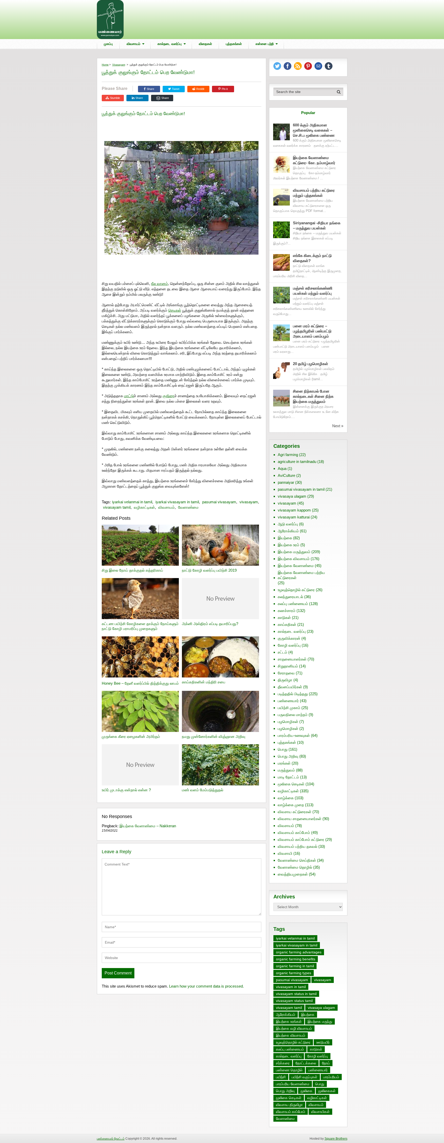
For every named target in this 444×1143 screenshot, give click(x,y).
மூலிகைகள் (327, 1091)
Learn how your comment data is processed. (206, 986)
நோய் (326, 1063)
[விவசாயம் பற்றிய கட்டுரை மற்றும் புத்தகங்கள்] (281, 197)
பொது (283, 749)
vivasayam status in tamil (296, 994)
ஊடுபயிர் (323, 1042)
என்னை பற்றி (265, 44)
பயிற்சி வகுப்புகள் (304, 1077)
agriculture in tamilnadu (297, 461)
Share (150, 88)
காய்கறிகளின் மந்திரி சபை (203, 682)
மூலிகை (306, 1091)
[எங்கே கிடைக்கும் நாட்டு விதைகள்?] (281, 262)
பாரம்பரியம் (331, 1077)
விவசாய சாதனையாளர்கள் (299, 818)
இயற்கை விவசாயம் (294, 558)
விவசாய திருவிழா (289, 1105)
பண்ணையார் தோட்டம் (111, 1138)
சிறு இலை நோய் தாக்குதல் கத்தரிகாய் (132, 570)
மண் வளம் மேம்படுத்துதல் (202, 790)
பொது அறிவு (288, 756)
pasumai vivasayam (219, 502)
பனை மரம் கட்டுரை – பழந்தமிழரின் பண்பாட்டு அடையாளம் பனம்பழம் (312, 331)
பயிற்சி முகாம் (289, 707)
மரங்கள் (284, 763)
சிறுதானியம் (288, 666)
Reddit (200, 88)
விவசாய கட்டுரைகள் (294, 812)
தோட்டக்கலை (305, 1063)
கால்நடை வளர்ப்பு (170, 44)
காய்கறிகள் (287, 624)
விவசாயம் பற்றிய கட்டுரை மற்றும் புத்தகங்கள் (314, 193)
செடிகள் (174, 310)
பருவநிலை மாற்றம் (293, 714)
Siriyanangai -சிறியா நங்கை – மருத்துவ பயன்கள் (316, 225)
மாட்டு (129, 396)
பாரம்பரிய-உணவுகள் (294, 735)
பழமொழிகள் (288, 721)
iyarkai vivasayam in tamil (177, 502)
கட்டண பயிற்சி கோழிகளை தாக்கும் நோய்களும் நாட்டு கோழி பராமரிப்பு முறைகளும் (140, 626)
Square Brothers (336, 1138)
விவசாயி (285, 853)
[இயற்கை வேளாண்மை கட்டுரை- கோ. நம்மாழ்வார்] (281, 164)
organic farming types (293, 973)
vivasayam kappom (294, 510)
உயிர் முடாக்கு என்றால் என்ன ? (126, 790)
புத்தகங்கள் (234, 44)
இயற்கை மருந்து (320, 1021)
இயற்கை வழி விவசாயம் (294, 1028)
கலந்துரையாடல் (290, 596)
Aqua (282, 468)
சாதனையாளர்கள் (292, 659)
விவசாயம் (133, 44)
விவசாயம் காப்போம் (294, 832)
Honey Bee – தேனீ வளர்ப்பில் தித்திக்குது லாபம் (140, 683)
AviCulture (286, 475)
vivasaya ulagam (292, 496)
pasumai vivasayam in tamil (301, 489)
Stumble (115, 97)
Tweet (175, 88)
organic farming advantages (298, 952)
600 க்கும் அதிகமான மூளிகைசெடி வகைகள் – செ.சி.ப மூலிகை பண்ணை (314, 130)
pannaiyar (286, 482)
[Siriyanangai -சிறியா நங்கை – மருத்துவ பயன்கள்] (281, 229)
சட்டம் (282, 652)
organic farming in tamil (295, 966)
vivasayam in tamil (291, 987)
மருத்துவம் (286, 770)
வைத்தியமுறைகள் (293, 874)
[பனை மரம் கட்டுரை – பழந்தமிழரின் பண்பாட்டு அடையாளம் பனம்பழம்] (281, 332)
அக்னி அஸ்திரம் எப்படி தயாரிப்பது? (210, 623)
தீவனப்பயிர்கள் (290, 687)
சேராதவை (286, 673)
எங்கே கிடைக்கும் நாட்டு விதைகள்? (312, 258)
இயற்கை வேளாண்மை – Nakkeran (147, 826)
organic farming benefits (295, 959)
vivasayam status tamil (294, 1001)
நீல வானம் (159, 283)
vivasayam (118, 64)
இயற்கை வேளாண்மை (296, 565)
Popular (308, 112)
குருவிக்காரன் (289, 638)
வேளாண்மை (188, 507)
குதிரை (168, 396)
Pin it (225, 88)
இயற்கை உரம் (288, 545)
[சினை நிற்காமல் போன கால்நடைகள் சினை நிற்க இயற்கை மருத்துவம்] (281, 398)
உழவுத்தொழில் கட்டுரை (296, 590)
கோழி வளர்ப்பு (289, 645)
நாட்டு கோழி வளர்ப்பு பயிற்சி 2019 (209, 570)
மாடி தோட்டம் (288, 777)
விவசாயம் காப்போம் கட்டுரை (301, 839)
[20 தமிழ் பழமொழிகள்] (281, 370)
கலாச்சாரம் (286, 610)
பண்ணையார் (288, 701)
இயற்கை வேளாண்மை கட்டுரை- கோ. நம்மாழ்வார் (314, 160)
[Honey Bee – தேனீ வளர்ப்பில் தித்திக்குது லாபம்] (140, 657)
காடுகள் (284, 617)
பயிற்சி (281, 1077)
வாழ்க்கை (286, 798)
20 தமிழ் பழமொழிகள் (310, 363)
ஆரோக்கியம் (288, 531)
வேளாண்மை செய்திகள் (297, 860)
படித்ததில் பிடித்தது (293, 694)
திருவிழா (285, 680)
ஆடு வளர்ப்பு (288, 524)
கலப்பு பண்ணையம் (293, 603)
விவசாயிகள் (320, 1112)
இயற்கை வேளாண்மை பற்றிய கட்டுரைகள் (301, 575)
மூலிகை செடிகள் (291, 784)
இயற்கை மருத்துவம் (294, 552)
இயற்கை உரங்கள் (289, 1021)
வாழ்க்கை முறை (291, 805)
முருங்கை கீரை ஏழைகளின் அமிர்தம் (131, 736)
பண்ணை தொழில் (289, 1070)
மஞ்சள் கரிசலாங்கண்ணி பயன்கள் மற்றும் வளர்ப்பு (313, 290)
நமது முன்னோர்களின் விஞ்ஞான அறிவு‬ (213, 736)
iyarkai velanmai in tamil (132, 502)
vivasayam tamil (117, 507)
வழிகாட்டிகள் (144, 507)
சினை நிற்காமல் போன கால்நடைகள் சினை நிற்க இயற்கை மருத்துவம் (313, 396)
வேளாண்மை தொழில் (295, 867)
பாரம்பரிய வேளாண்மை (292, 1084)
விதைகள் (205, 44)
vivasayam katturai (294, 517)
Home (105, 64)
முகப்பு (108, 44)
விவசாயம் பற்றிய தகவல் (297, 846)
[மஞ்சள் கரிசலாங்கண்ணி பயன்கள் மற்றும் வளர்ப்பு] (281, 295)
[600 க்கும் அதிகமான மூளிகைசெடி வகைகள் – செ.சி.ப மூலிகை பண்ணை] (281, 132)
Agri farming (288, 454)
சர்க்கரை (283, 1063)
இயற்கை (285, 538)
